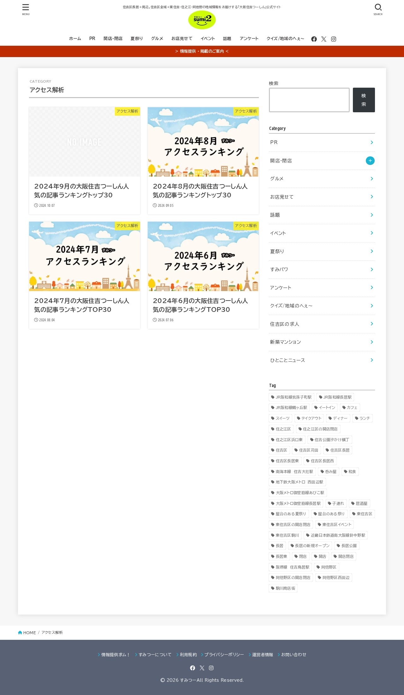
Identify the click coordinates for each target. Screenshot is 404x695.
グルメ (157, 39)
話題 (227, 39)
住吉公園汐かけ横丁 (332, 439)
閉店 (303, 556)
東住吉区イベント (337, 524)
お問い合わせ (293, 655)
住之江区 (283, 429)
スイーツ (283, 418)
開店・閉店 (113, 39)
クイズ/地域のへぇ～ (286, 39)
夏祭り (137, 39)
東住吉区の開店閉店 (293, 524)
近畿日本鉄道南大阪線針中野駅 (338, 535)
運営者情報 (262, 655)
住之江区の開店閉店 (320, 429)
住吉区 (282, 450)
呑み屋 (331, 471)
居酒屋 (362, 503)
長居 (280, 545)
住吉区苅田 (309, 450)
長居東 (282, 556)
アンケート (249, 39)
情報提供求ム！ (115, 655)
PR (92, 39)
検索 (274, 83)
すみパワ (279, 269)
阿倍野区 (329, 567)
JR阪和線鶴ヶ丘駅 (291, 407)
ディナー (340, 418)
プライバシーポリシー (224, 655)
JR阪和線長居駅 (338, 397)
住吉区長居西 (322, 461)
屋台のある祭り (331, 514)
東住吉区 (364, 514)
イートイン (327, 407)
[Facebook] (314, 39)
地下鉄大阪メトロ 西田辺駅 (300, 482)
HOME (29, 632)
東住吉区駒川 (287, 535)
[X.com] (324, 39)
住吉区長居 (340, 450)
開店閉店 (346, 556)
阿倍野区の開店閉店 (293, 577)
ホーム (75, 39)
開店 (323, 556)
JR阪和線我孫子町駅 (294, 397)
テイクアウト (311, 418)
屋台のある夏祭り (291, 514)
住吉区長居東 (287, 461)
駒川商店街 (285, 588)
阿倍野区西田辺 (336, 577)
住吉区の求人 (284, 324)
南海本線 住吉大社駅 (294, 471)
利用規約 (188, 655)
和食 (352, 471)
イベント (208, 39)
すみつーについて (155, 655)
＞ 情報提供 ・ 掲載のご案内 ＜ (202, 51)
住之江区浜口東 (289, 439)
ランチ (364, 418)
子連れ (338, 503)
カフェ (352, 407)
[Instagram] (333, 39)
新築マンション (285, 342)
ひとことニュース (287, 360)
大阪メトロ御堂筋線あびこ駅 (300, 492)
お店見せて (182, 39)
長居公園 (349, 545)
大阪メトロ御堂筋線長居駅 (298, 503)
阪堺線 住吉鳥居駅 (293, 567)
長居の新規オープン (312, 545)
